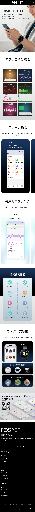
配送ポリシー (4, 470)
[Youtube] (17, 447)
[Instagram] (15, 447)
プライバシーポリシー (7, 475)
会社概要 (3, 461)
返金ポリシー (4, 473)
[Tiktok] (20, 447)
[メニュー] (2, 3)
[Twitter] (23, 447)
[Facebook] (12, 447)
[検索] (5, 2)
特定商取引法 (4, 478)
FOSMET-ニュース (6, 456)
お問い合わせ (4, 458)
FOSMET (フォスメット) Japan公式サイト (17, 504)
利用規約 (17, 509)
